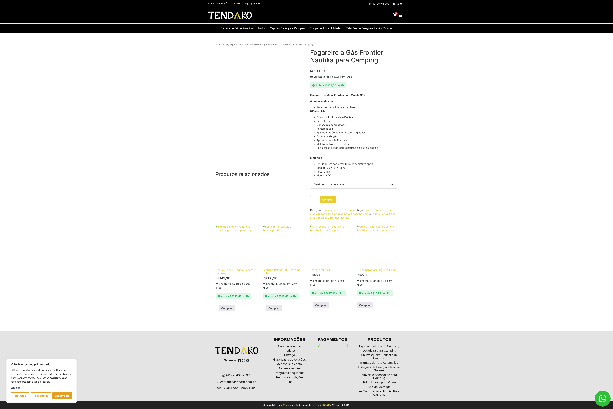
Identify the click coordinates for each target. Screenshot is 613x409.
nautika (344, 217)
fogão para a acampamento (353, 213)
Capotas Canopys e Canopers (288, 28)
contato (235, 3)
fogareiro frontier (328, 217)
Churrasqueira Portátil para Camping (379, 356)
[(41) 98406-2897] (370, 4)
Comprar (327, 199)
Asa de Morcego (379, 387)
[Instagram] (397, 3)
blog (245, 3)
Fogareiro (377, 213)
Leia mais (15, 387)
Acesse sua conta (289, 364)
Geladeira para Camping (379, 350)
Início (218, 44)
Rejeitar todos (41, 395)
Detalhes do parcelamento (330, 184)
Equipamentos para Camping (379, 346)
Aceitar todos (62, 395)
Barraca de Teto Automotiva (237, 28)
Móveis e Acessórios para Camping (379, 376)
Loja (225, 44)
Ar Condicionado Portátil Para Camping (379, 393)
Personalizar (20, 395)
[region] (41, 381)
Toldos (261, 28)
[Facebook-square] (394, 3)
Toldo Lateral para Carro (379, 382)
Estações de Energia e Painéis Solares (369, 28)
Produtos (289, 350)
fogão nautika (326, 213)
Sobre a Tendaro (289, 346)
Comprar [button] (226, 308)
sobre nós (222, 3)
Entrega (289, 355)
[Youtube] (401, 3)
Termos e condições (289, 377)
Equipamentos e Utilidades (326, 28)
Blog (289, 381)
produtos (256, 3)
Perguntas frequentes (289, 373)
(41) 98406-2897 (381, 3)
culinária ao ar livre (375, 210)
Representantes (290, 368)
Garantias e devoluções (289, 359)
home (211, 3)
